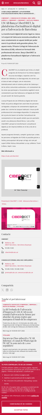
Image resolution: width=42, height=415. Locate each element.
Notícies (21, 9)
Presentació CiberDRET (9, 201)
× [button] (40, 363)
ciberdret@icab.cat (11, 252)
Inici (2, 9)
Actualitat (11, 9)
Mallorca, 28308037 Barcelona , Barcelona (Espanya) (18, 244)
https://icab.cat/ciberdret (10, 156)
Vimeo (4, 204)
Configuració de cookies (21, 404)
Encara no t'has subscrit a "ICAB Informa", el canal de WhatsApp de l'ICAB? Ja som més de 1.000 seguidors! (20, 342)
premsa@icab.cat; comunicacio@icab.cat (19, 272)
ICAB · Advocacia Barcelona (28, 201)
